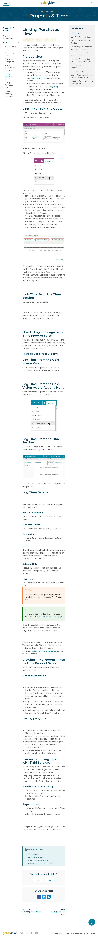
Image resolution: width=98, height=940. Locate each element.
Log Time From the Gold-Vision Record (81, 54)
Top (92, 924)
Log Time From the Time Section (80, 66)
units (53, 40)
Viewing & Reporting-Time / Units (9, 93)
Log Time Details (77, 71)
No (49, 880)
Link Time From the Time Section (81, 41)
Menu (6, 4)
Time (5, 42)
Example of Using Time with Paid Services (82, 82)
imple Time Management (46, 651)
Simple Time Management (10, 60)
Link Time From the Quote (81, 37)
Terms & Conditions (75, 933)
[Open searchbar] (92, 4)
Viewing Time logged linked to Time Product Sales (81, 76)
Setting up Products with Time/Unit (10, 67)
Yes (38, 880)
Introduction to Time (10, 47)
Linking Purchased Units (9, 85)
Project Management (9, 37)
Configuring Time (9, 54)
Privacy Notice (89, 933)
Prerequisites (76, 33)
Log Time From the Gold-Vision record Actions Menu (81, 60)
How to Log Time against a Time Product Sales (81, 48)
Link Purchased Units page (52, 616)
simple (39, 40)
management (28, 40)
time (46, 40)
